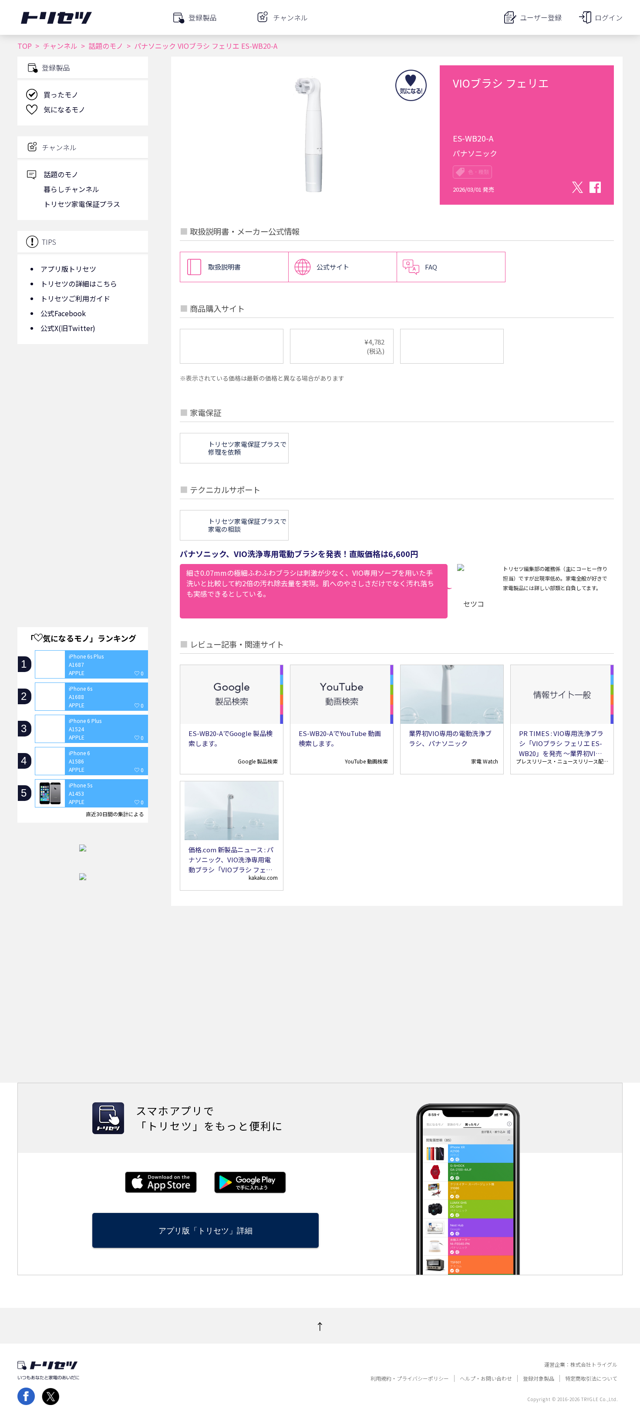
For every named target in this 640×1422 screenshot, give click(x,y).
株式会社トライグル (593, 1364)
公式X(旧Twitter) (67, 328)
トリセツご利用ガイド (75, 298)
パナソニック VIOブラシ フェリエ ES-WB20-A (205, 46)
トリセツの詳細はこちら (78, 283)
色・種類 (478, 172)
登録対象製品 (538, 1378)
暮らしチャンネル (71, 189)
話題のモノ (105, 46)
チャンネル (60, 46)
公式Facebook (63, 313)
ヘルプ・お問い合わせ (486, 1378)
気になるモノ (64, 109)
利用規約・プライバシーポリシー (410, 1378)
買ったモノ (61, 94)
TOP (24, 46)
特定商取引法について (591, 1378)
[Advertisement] (82, 420)
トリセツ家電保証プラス (82, 204)
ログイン (609, 17)
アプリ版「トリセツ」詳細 (205, 1230)
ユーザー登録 (541, 17)
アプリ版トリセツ (68, 268)
